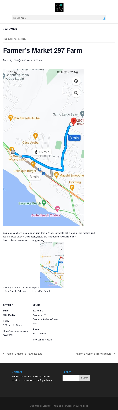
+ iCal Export (43, 291)
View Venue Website (42, 339)
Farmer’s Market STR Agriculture (24, 353)
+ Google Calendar (17, 291)
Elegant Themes (52, 405)
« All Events (10, 29)
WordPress (82, 405)
